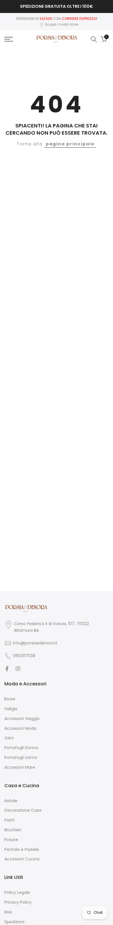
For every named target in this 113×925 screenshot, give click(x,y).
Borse (9, 699)
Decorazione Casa (22, 810)
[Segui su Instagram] (18, 668)
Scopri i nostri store (61, 24)
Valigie (10, 709)
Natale (10, 801)
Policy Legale (17, 892)
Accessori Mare (19, 767)
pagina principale (70, 144)
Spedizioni (14, 922)
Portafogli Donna (21, 748)
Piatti (9, 820)
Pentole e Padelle (21, 849)
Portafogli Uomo (20, 757)
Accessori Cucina (21, 859)
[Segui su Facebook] (7, 668)
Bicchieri (12, 830)
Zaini (9, 738)
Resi (8, 912)
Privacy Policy (18, 902)
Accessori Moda (20, 728)
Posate (11, 840)
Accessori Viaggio (22, 718)
